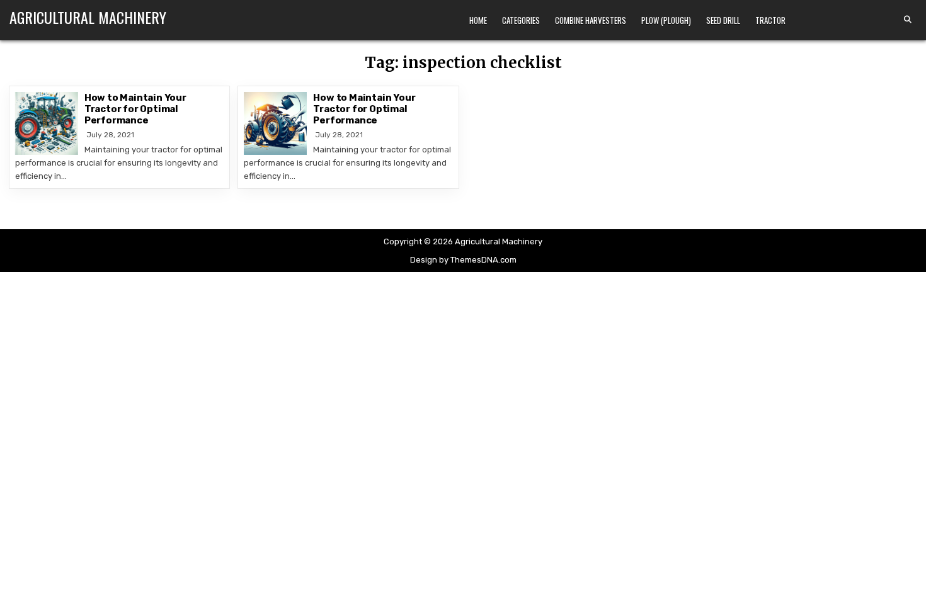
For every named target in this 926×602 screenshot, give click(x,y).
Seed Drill (723, 20)
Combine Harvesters (590, 20)
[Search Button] (908, 19)
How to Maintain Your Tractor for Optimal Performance (135, 109)
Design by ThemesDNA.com (463, 259)
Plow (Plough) (666, 20)
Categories (521, 20)
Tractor (770, 20)
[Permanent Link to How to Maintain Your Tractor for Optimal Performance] (46, 123)
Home (478, 20)
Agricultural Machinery (87, 17)
